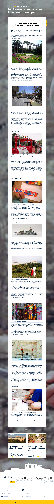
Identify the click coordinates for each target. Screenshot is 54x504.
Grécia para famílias (20, 6)
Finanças (44, 493)
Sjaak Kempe (33, 64)
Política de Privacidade (47, 490)
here (32, 80)
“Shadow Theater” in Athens (28, 334)
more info (45, 502)
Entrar (44, 496)
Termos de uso (46, 487)
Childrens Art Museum (31, 204)
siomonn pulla (29, 154)
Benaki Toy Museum (25, 238)
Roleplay (49, 499)
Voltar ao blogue (11, 6)
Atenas (26, 6)
